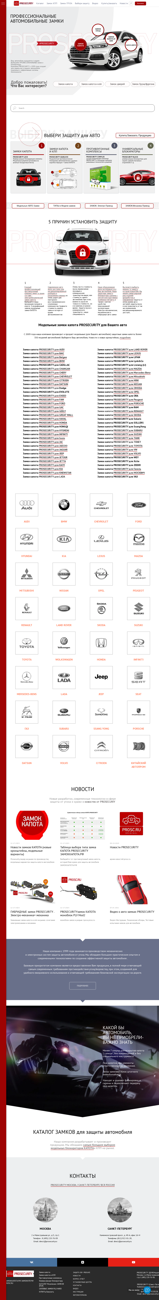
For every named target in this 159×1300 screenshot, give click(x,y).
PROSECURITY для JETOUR (53, 457)
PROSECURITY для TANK (127, 438)
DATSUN (27, 763)
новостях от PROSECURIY (100, 801)
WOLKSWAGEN (64, 659)
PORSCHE (138, 728)
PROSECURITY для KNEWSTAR (55, 472)
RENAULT (26, 625)
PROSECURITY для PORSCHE (129, 403)
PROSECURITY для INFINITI (53, 434)
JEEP (101, 694)
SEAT (138, 694)
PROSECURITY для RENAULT (129, 411)
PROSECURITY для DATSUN (53, 384)
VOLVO (64, 763)
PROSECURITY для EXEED (52, 395)
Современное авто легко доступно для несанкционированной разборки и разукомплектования (57, 291)
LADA (64, 694)
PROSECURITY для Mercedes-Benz (132, 372)
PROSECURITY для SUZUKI (128, 434)
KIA (64, 556)
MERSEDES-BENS (27, 694)
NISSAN (64, 590)
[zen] (82, 1262)
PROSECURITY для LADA (52, 476)
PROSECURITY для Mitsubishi (129, 376)
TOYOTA (27, 659)
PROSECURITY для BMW (52, 361)
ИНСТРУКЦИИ (78, 1292)
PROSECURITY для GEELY (52, 411)
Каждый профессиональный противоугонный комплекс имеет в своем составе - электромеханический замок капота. (34, 293)
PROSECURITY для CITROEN (54, 380)
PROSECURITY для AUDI (51, 349)
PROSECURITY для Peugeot (128, 399)
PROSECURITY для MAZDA (128, 368)
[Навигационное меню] (3, 3)
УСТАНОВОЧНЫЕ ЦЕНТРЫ (82, 1282)
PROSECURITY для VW (125, 449)
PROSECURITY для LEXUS (127, 353)
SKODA (101, 625)
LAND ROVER (64, 625)
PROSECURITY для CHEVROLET (55, 376)
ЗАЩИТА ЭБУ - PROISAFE (81, 1272)
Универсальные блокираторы (51, 1281)
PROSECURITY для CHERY (52, 372)
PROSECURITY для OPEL (126, 391)
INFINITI (139, 659)
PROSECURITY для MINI (126, 380)
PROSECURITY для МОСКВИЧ (129, 472)
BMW (64, 521)
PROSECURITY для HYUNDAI (54, 430)
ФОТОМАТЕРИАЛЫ (80, 1295)
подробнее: (125, 337)
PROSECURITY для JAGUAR (53, 449)
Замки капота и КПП (47, 1275)
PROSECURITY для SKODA (127, 415)
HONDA (101, 659)
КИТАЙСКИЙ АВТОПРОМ (138, 764)
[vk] (31, 1262)
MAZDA (138, 556)
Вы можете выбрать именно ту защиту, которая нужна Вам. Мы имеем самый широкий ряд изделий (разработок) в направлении (132, 293)
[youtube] (133, 1262)
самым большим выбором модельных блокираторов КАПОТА (83, 1146)
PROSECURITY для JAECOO (53, 445)
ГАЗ (27, 728)
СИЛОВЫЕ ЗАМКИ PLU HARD (50, 1288)
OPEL (101, 590)
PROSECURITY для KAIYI (52, 465)
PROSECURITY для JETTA (52, 461)
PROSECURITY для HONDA (53, 422)
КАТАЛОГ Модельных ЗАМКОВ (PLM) (51, 1285)
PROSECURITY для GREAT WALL (56, 415)
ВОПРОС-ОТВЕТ (79, 1279)
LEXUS (101, 556)
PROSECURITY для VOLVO (127, 453)
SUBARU (64, 728)
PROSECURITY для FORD (52, 403)
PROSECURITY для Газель (127, 469)
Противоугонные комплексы (50, 1278)
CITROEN (101, 763)
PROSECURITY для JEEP (51, 453)
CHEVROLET (101, 521)
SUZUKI (138, 625)
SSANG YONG (101, 728)
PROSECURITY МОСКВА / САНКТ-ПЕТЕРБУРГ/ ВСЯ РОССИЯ (83, 1185)
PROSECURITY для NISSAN (128, 384)
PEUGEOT (138, 590)
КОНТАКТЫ (77, 1285)
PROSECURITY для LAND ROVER (131, 349)
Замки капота (44, 1272)
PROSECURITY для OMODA (128, 388)
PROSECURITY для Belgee (53, 357)
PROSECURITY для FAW (51, 399)
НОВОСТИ (76, 1276)
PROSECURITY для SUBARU (128, 430)
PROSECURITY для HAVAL (52, 418)
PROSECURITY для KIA (51, 469)
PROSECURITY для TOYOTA (128, 445)
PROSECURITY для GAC (51, 407)
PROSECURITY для (49, 388)
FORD (138, 521)
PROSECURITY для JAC (51, 442)
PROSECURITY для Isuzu (52, 438)
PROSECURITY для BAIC (51, 353)
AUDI (27, 521)
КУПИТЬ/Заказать (46, 1292)
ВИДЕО (75, 1289)
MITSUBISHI (27, 590)
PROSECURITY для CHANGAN (54, 368)
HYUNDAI (26, 556)
